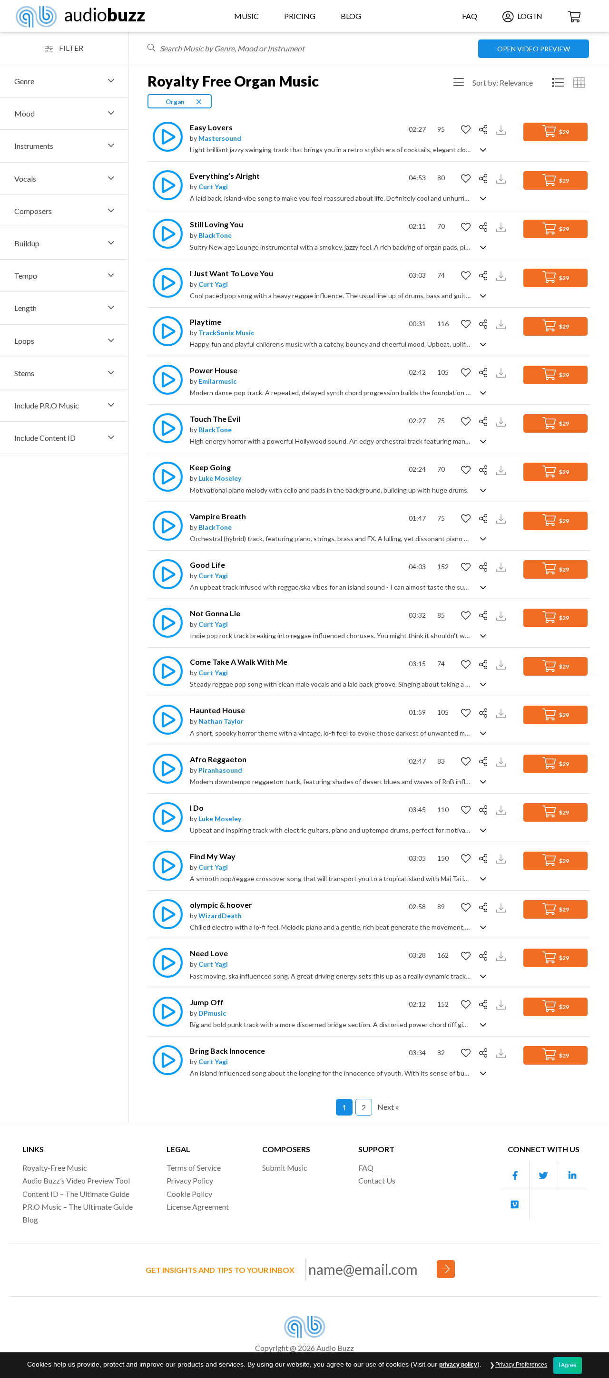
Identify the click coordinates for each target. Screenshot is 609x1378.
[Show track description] (483, 149)
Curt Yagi (213, 187)
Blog (351, 15)
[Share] (484, 130)
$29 (563, 132)
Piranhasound (220, 770)
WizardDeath (220, 916)
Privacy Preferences (521, 1364)
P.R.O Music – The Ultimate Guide (77, 1206)
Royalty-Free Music (54, 1167)
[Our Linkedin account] (572, 1175)
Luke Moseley (219, 478)
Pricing (299, 15)
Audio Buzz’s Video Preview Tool (76, 1180)
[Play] (165, 136)
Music (246, 15)
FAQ (469, 15)
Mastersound (219, 138)
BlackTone (215, 235)
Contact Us (376, 1180)
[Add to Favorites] (467, 130)
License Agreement (198, 1206)
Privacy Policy (190, 1180)
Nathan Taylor (221, 721)
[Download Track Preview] (502, 129)
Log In (529, 15)
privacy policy (458, 1364)
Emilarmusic (217, 381)
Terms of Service (194, 1167)
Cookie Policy (189, 1193)
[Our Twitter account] (544, 1175)
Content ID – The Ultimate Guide (75, 1193)
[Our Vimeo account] (515, 1204)
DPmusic (212, 1013)
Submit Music (284, 1167)
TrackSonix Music (226, 333)
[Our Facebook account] (515, 1175)
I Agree (568, 1365)
